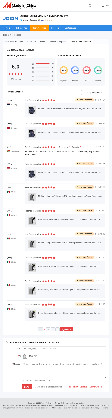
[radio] (9, 74)
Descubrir (55, 28)
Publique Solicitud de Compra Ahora (85, 386)
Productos (22, 28)
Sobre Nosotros (39, 28)
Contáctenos (70, 28)
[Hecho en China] (20, 5)
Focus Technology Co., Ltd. (51, 403)
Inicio (7, 28)
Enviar (27, 386)
